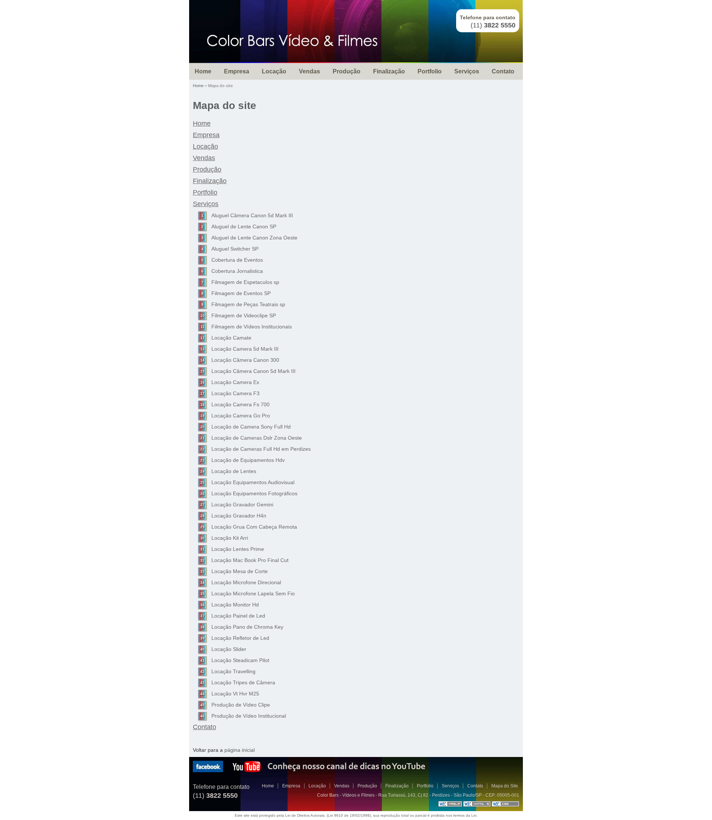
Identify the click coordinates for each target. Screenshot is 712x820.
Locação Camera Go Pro (240, 416)
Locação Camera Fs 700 (240, 404)
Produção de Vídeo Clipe (240, 705)
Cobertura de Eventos (237, 260)
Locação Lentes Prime (237, 549)
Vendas (309, 71)
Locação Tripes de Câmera (243, 682)
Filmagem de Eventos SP (241, 293)
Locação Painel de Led (238, 616)
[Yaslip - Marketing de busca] (450, 805)
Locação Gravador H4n (238, 516)
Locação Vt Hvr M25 (235, 694)
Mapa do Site (504, 785)
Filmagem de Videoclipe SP (243, 315)
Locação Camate (231, 338)
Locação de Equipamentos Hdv (248, 460)
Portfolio (430, 71)
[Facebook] (208, 770)
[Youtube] (247, 770)
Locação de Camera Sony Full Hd (251, 427)
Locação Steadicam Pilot (240, 660)
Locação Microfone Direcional (246, 582)
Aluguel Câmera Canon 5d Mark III (252, 215)
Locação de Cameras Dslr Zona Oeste (256, 438)
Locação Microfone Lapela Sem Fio (253, 593)
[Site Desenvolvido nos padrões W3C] (477, 805)
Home (203, 71)
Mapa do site (224, 105)
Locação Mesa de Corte (239, 571)
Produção (346, 71)
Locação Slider (228, 649)
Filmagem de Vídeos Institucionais (251, 327)
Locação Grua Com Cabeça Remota (254, 527)
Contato (503, 71)
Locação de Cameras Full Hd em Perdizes (261, 449)
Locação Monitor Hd (235, 605)
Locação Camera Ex (235, 382)
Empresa (236, 71)
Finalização (389, 71)
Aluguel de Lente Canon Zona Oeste (254, 238)
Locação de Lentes (233, 471)
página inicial (239, 750)
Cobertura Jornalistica (237, 271)
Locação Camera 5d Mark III (244, 349)
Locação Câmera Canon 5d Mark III (253, 371)
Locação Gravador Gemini (242, 504)
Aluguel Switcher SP (234, 249)
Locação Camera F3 (235, 393)
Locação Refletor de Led (240, 638)
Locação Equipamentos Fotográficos (254, 493)
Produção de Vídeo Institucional (248, 716)
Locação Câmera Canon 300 (245, 360)
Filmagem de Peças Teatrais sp (248, 304)
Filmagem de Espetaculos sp (245, 282)
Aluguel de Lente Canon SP (243, 226)
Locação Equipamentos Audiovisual (252, 482)
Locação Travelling (233, 671)
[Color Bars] (292, 40)
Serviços (466, 71)
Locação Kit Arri (229, 538)
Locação (274, 71)
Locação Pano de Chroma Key (247, 627)
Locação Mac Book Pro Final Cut (250, 560)
